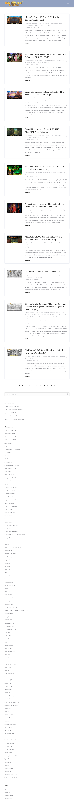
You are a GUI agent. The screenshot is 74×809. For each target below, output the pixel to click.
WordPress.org (8, 798)
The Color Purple (9, 737)
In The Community (9, 598)
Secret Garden (8, 689)
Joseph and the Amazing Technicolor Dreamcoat (16, 610)
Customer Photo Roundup (11, 506)
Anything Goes (8, 462)
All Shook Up (28, 242)
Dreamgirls (7, 541)
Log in (6, 789)
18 (51, 385)
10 (29, 385)
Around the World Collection (12, 465)
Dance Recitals (8, 519)
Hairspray (41, 316)
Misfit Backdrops (9, 635)
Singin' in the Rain (9, 708)
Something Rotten (9, 714)
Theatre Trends (8, 752)
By (27, 27)
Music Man (7, 639)
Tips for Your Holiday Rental (11, 412)
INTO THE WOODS (9, 604)
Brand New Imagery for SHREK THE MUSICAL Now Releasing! (42, 130)
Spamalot (36, 25)
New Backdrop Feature (10, 645)
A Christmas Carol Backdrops (31, 312)
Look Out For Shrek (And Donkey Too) (42, 272)
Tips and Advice (8, 759)
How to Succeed (9, 594)
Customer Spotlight (29, 60)
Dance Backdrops (39, 60)
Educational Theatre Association (13, 547)
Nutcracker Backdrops (35, 319)
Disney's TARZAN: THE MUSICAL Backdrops (48, 314)
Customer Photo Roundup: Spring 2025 (14, 409)
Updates (49, 62)
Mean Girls (7, 632)
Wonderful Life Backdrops (11, 774)
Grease (37, 316)
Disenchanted (8, 528)
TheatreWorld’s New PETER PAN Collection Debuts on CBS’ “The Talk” (45, 56)
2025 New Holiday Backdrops (12, 406)
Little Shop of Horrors (10, 626)
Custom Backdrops (9, 503)
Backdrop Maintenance (10, 468)
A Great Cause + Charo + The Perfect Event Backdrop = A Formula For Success (44, 205)
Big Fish (6, 484)
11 (32, 385)
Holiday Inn (7, 591)
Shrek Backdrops (54, 135)
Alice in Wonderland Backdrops (12, 449)
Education (7, 544)
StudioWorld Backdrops (10, 724)
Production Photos (55, 172)
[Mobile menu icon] (68, 4)
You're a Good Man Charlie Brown (13, 778)
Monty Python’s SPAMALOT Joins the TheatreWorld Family (42, 18)
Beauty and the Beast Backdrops (46, 312)
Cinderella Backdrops (10, 493)
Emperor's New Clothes (10, 553)
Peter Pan (35, 62)
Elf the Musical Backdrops (41, 356)
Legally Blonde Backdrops (11, 617)
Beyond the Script (9, 481)
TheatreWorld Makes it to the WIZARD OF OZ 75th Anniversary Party (44, 168)
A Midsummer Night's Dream (12, 440)
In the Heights (8, 601)
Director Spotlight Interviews (11, 525)
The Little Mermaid (51, 100)
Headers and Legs (9, 582)
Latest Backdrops (37, 23)
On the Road (7, 658)
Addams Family (8, 443)
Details (27, 43)
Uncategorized (8, 762)
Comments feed (9, 795)
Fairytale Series (8, 560)
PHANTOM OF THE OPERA (11, 664)
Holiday (56, 316)
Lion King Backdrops (9, 623)
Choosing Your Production (11, 487)
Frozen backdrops (9, 566)
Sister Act (7, 711)
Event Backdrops (29, 23)
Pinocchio (7, 670)
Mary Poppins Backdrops (11, 629)
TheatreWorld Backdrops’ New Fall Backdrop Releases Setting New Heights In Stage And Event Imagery (46, 307)
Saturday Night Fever (10, 683)
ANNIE (6, 459)
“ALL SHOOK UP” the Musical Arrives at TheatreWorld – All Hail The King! (43, 238)
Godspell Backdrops (9, 569)
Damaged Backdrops (10, 512)
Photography (8, 667)
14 (44, 385)
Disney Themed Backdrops (49, 60)
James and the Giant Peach (11, 607)
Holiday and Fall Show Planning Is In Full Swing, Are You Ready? (44, 351)
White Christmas (9, 768)
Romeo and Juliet (9, 680)
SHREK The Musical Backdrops (51, 275)
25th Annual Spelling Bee (11, 430)
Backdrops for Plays (9, 474)
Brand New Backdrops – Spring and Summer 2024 (17, 416)
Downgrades (8, 538)
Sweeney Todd (8, 727)
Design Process (28, 275)
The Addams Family (9, 733)
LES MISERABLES (8, 620)
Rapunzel (7, 677)
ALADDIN (7, 446)
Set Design (54, 23)
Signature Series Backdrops (11, 705)
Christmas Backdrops (59, 312)
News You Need (48, 23)
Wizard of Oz (8, 771)
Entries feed (7, 792)
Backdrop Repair (8, 471)
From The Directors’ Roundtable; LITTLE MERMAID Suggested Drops (44, 93)
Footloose (32, 316)
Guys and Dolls (8, 575)
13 (40, 385)
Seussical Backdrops (10, 695)
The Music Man (8, 746)
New (43, 23)
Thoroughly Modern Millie (11, 755)
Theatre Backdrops (42, 62)
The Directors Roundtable (45, 25)
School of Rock (8, 686)
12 (36, 385)
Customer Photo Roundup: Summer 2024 (15, 419)
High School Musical (49, 316)
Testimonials (8, 730)
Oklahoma (7, 654)
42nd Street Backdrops (10, 433)
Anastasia (7, 455)
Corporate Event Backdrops (31, 98)
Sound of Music (8, 718)
